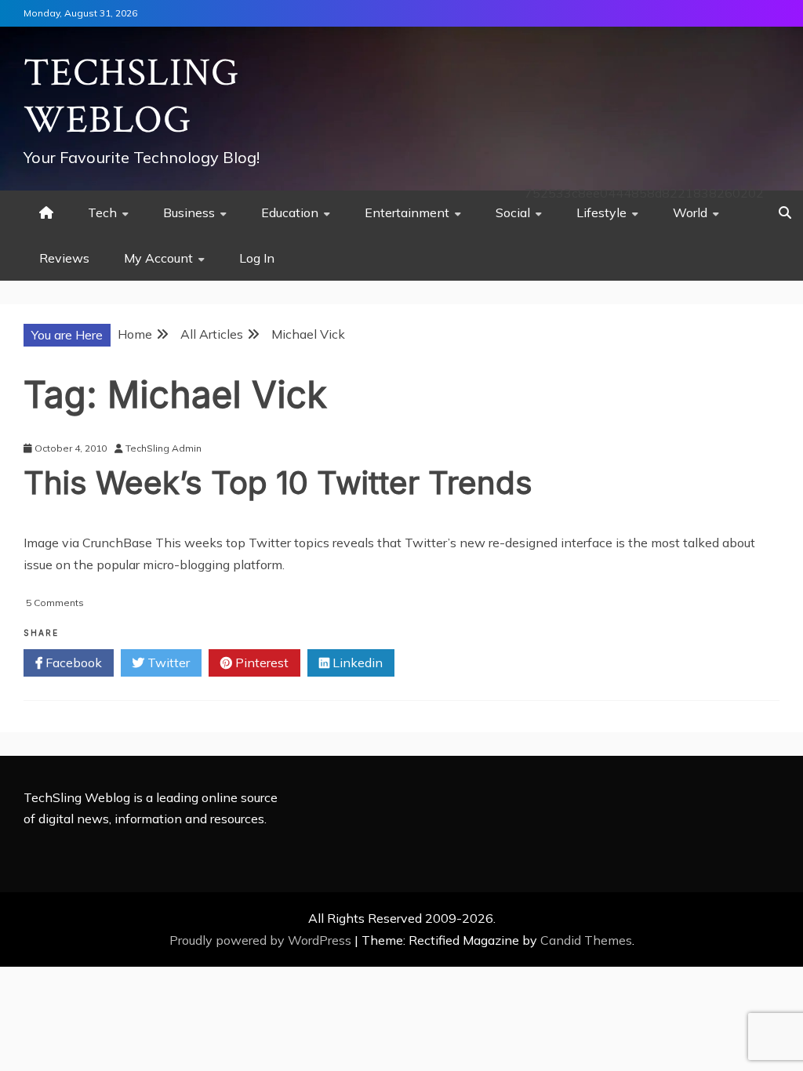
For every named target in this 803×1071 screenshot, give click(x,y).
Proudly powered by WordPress (261, 940)
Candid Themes (586, 940)
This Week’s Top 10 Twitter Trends (278, 482)
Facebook (72, 662)
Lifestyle (601, 212)
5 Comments (55, 602)
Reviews (64, 258)
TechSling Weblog (131, 97)
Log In (256, 258)
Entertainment (407, 212)
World (690, 212)
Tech (102, 212)
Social (513, 212)
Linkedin (356, 662)
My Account (158, 258)
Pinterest (260, 662)
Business (189, 212)
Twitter (167, 662)
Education (289, 212)
